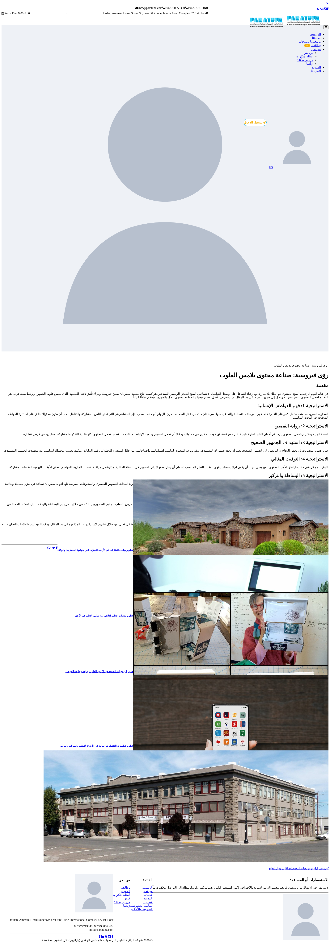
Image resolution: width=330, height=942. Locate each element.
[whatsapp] (327, 3)
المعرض (125, 891)
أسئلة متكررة (304, 56)
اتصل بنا (316, 71)
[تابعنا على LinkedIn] (102, 936)
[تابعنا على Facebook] (112, 936)
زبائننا (309, 63)
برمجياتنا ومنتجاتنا (310, 41)
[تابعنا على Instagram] (109, 936)
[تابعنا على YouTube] (105, 936)
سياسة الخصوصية (141, 905)
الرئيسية (315, 34)
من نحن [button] (316, 49)
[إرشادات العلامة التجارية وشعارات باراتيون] (286, 27)
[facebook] (327, 8)
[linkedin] (320, 8)
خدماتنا (316, 37)
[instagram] (325, 8)
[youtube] (322, 8)
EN (271, 167)
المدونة (316, 67)
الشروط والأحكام (142, 909)
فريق (127, 898)
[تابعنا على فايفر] (99, 936)
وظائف (314, 45)
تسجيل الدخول (253, 122)
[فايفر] (318, 8)
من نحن (308, 52)
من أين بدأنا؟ (305, 60)
